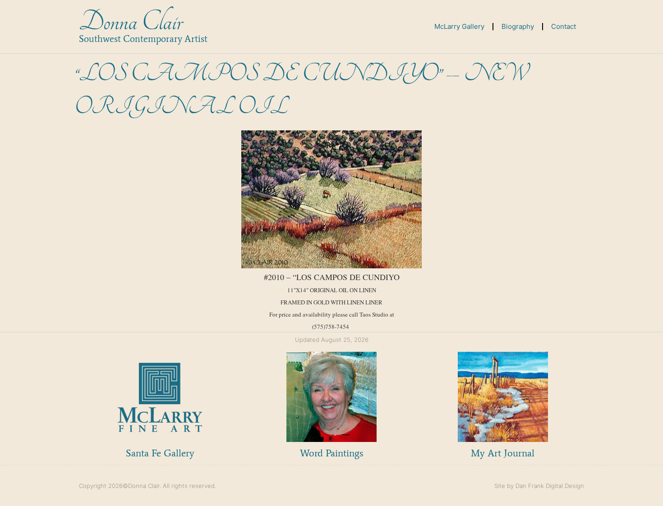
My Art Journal (502, 453)
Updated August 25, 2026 (331, 339)
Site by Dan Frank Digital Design (539, 485)
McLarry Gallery (459, 26)
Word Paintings (331, 453)
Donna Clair (130, 21)
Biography (518, 26)
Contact (563, 26)
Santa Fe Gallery (160, 453)
